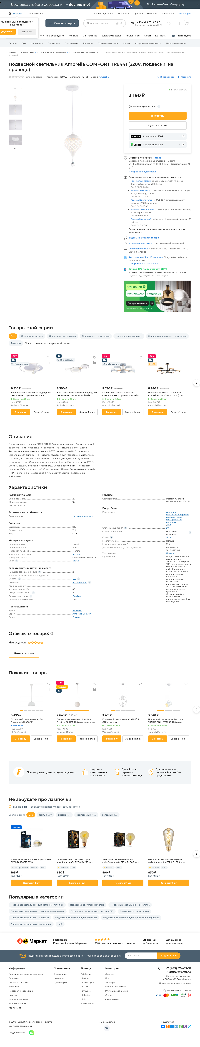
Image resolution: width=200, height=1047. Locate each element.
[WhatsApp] (181, 1026)
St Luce (84, 986)
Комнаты (160, 35)
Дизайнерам (184, 13)
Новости (13, 995)
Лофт (169, 537)
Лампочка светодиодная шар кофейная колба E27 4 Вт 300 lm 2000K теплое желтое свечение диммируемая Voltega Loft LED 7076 (121, 860)
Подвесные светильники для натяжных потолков (37, 905)
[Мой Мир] (172, 1026)
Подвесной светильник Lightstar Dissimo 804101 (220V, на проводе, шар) (75, 720)
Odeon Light (87, 982)
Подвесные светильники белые (87, 905)
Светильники (112, 999)
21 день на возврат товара (144, 237)
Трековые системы (108, 43)
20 (167, 528)
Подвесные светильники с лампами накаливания (37, 911)
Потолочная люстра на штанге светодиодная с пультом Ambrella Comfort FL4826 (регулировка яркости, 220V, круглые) (120, 394)
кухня (179, 517)
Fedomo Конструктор (141, 200)
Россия (76, 617)
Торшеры (110, 982)
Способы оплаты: (139, 248)
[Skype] (189, 1026)
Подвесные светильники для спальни (31, 924)
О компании (167, 13)
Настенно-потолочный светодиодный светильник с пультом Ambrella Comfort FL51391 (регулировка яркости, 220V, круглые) (31, 394)
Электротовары (111, 35)
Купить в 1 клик (157, 125)
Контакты (152, 13)
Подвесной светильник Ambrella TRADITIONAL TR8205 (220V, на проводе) (165, 720)
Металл (76, 554)
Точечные (88, 43)
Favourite (86, 991)
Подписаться (169, 956)
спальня (170, 517)
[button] (15, 148)
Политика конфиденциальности (26, 974)
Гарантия (14, 978)
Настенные (37, 43)
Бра (24, 43)
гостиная (171, 512)
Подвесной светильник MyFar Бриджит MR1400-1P (27, 720)
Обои (147, 35)
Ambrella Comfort (81, 613)
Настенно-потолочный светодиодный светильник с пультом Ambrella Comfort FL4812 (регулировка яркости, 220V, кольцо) (77, 394)
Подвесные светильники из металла (130, 905)
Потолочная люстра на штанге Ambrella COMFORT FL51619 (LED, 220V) (165, 394)
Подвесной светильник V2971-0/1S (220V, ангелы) (120, 720)
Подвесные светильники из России (30, 917)
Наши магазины (17, 1003)
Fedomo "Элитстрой (141, 181)
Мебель (73, 35)
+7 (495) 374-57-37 (147, 21)
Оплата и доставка (104, 13)
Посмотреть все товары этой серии (48, 343)
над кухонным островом (174, 520)
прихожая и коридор (177, 514)
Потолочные (71, 43)
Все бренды (87, 1003)
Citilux (84, 999)
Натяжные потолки (82, 516)
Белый (76, 560)
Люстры (13, 43)
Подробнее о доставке (142, 171)
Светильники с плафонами (134, 911)
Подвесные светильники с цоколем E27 (92, 911)
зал (169, 524)
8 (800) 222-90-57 (179, 972)
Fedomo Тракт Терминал (143, 209)
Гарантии (138, 13)
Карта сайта (15, 1007)
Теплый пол (132, 35)
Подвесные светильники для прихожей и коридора (131, 917)
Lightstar (85, 995)
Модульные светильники (148, 43)
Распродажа (183, 35)
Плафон (76, 596)
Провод (170, 553)
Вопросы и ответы (18, 999)
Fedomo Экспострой (141, 219)
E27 (74, 579)
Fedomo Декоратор (140, 190)
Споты (126, 43)
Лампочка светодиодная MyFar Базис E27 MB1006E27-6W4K (31, 860)
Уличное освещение (52, 35)
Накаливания (79, 582)
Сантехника (90, 35)
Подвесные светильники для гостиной (76, 917)
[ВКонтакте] (163, 1026)
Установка (123, 13)
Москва (156, 157)
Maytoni (85, 978)
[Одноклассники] (168, 1026)
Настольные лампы (176, 43)
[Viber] (185, 1026)
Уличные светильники (117, 991)
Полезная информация (21, 991)
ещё (60, 924)
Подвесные (54, 43)
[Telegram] (176, 1026)
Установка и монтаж (141, 243)
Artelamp (86, 974)
